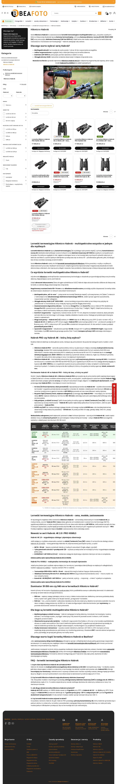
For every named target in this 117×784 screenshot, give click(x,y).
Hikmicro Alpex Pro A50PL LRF (101, 760)
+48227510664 (95, 6)
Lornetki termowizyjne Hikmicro (40, 25)
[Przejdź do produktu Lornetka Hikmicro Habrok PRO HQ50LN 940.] (84, 129)
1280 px (8, 140)
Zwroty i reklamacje (77, 747)
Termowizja (13, 25)
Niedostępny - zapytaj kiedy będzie (14, 185)
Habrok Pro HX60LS (43, 568)
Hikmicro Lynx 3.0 (98, 749)
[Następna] (113, 2)
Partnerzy (29, 771)
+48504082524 (81, 6)
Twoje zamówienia (10, 744)
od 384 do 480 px (11, 133)
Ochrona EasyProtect (77, 749)
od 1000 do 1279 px (11, 152)
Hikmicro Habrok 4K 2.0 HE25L (102, 752)
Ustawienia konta (10, 747)
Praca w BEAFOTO (32, 755)
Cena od (6, 92)
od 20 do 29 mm (11, 114)
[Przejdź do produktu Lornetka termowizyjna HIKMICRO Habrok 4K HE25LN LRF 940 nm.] (84, 165)
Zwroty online (75, 744)
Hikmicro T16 (96, 747)
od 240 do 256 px (11, 129)
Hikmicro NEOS (97, 744)
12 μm (7, 160)
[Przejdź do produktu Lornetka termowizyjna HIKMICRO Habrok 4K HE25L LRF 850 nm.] (62, 165)
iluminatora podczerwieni (60, 590)
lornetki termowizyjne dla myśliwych (82, 643)
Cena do (19, 92)
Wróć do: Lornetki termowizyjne (9, 57)
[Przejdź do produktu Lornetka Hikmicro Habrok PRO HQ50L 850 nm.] (41, 129)
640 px (8, 136)
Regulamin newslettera (34, 769)
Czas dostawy (53, 749)
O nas (28, 747)
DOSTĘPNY (9, 177)
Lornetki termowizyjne (24, 25)
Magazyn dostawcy (12, 181)
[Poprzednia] (3, 2)
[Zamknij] (114, 379)
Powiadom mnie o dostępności (40, 225)
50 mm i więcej (10, 121)
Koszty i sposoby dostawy (56, 747)
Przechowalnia (9, 749)
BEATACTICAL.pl (9, 6)
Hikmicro (8, 105)
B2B (28, 752)
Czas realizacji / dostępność (57, 755)
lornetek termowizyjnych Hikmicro (71, 263)
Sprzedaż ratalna (54, 758)
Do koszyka (41, 148)
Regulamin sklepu (32, 758)
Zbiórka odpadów (76, 755)
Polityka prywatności (33, 766)
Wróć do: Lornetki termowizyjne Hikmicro (13, 74)
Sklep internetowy (58, 781)
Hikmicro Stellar (80, 652)
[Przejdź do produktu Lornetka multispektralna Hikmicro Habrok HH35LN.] (41, 165)
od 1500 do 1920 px (11, 148)
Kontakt (29, 744)
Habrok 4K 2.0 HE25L (38, 544)
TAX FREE (51, 763)
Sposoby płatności (54, 752)
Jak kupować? (53, 744)
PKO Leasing (52, 760)
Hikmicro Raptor (8, 62)
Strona (105, 112)
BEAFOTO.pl (4, 25)
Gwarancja (74, 752)
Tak (7, 169)
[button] (99, 13)
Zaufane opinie (31, 749)
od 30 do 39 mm (11, 117)
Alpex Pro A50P (97, 758)
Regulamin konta (32, 760)
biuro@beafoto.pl (109, 6)
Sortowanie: (35, 109)
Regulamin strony (32, 763)
